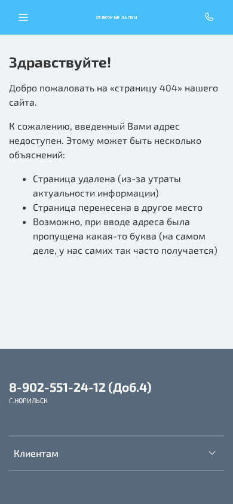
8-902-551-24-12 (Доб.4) (80, 386)
